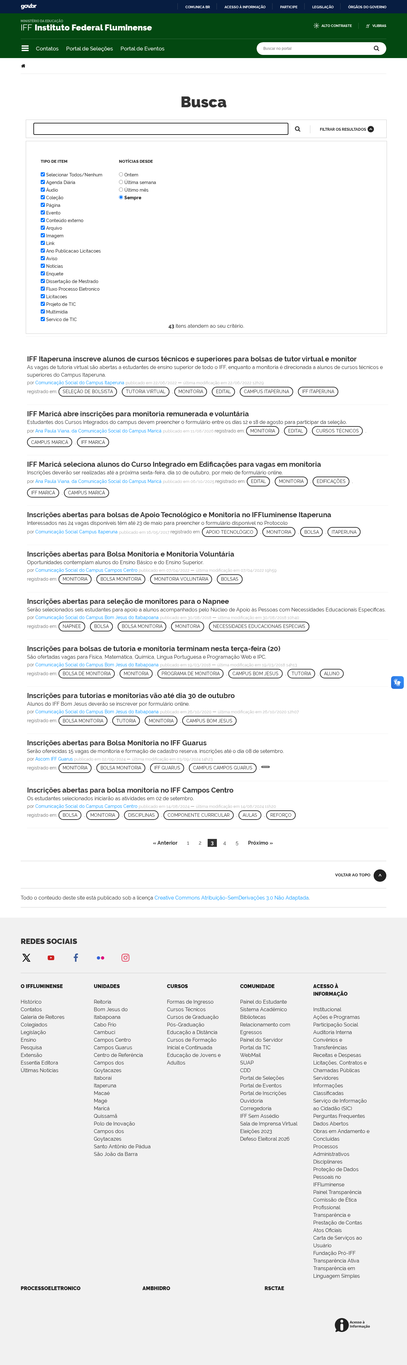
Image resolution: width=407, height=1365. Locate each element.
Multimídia (57, 311)
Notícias (54, 266)
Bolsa (311, 532)
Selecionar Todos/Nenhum (74, 174)
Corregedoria (256, 1108)
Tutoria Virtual (145, 391)
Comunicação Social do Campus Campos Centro (86, 570)
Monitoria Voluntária (181, 579)
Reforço (281, 815)
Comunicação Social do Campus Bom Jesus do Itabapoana (97, 617)
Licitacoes (56, 296)
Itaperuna (344, 532)
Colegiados (34, 1025)
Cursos (177, 986)
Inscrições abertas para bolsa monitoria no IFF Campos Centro (130, 790)
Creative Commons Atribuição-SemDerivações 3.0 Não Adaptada (232, 898)
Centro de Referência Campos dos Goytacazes (118, 1062)
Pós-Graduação (185, 1025)
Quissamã (105, 1116)
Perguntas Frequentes (339, 1116)
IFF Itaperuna (318, 391)
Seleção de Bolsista (88, 391)
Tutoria (301, 673)
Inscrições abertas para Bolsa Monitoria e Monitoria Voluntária (130, 554)
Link (50, 243)
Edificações (331, 481)
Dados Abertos (330, 1124)
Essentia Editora (39, 1063)
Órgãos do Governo (367, 7)
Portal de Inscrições (263, 1093)
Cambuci (104, 1032)
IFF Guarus (167, 767)
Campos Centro (112, 1040)
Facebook (75, 957)
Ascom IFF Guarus (54, 759)
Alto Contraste (336, 26)
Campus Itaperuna (266, 391)
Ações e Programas (336, 1017)
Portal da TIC (255, 1048)
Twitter (26, 957)
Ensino (28, 1040)
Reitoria (102, 1002)
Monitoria (190, 391)
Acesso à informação (245, 7)
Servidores (326, 1078)
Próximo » (260, 843)
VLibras (379, 26)
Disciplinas (141, 815)
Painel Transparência (337, 1192)
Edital (223, 391)
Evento (53, 212)
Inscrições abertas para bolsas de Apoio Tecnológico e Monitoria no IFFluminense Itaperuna (179, 515)
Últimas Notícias (40, 1070)
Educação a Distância (192, 1032)
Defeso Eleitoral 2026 (265, 1139)
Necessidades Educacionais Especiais (259, 626)
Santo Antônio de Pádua (122, 1147)
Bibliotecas (253, 1017)
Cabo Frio (105, 1025)
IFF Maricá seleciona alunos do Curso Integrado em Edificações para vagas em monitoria (174, 464)
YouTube (50, 957)
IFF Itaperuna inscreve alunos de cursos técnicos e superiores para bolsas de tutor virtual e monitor (192, 359)
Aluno (332, 673)
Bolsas (229, 579)
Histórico (31, 1002)
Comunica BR (197, 7)
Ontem (131, 174)
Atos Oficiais (327, 1230)
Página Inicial (24, 66)
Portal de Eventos (142, 48)
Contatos (47, 48)
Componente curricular (199, 815)
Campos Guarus (113, 1048)
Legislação (323, 7)
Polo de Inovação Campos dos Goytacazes (114, 1131)
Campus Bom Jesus (255, 673)
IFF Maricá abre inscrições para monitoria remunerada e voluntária (138, 414)
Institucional (327, 1009)
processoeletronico (50, 1288)
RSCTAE (274, 1288)
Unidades (107, 986)
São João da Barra (116, 1154)
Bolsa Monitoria (120, 579)
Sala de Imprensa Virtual (268, 1124)
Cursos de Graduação (193, 1017)
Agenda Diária (60, 182)
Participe (289, 7)
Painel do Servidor (261, 1040)
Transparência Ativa (336, 1261)
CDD (245, 1070)
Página (53, 205)
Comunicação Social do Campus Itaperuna (79, 382)
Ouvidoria (251, 1101)
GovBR (29, 6)
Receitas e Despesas (337, 1055)
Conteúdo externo (64, 220)
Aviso (51, 258)
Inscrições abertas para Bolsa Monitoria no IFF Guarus (117, 743)
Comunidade (257, 986)
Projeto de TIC (61, 304)
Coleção (54, 197)
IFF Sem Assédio (259, 1116)
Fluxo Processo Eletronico (73, 289)
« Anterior (165, 843)
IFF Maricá (43, 492)
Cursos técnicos (337, 430)
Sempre (132, 197)
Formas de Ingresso (190, 1002)
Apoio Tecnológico (229, 532)
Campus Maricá (86, 492)
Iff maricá (93, 442)
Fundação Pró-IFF (334, 1253)
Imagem (55, 235)
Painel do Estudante (263, 1002)
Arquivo (54, 228)
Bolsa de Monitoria (87, 673)
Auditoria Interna (332, 1032)
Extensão (31, 1055)
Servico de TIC (61, 319)
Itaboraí (103, 1078)
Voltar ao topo (352, 875)
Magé (100, 1101)
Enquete (54, 273)
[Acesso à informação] (353, 1325)
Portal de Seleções (89, 48)
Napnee (72, 626)
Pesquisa (31, 1048)
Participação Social (335, 1025)
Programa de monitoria (191, 673)
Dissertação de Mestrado (72, 281)
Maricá (102, 1108)
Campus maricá (49, 442)
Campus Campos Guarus (222, 767)
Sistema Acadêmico (263, 1009)
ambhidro (156, 1288)
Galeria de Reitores (43, 1017)
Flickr (100, 957)
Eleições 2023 (256, 1131)
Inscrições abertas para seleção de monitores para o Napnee (128, 601)
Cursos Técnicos (186, 1009)
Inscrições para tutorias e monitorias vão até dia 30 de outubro (131, 695)
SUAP (247, 1063)
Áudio (52, 190)
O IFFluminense (42, 986)
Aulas (250, 815)
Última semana (140, 182)
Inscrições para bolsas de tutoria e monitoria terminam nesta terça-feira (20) (153, 648)
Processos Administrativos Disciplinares (331, 1154)
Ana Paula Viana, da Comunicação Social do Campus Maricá (98, 430)
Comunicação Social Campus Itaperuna (76, 532)
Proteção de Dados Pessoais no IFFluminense (336, 1177)
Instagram (125, 957)
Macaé (102, 1093)
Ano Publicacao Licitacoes (73, 251)
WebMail (250, 1055)
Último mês (136, 190)
